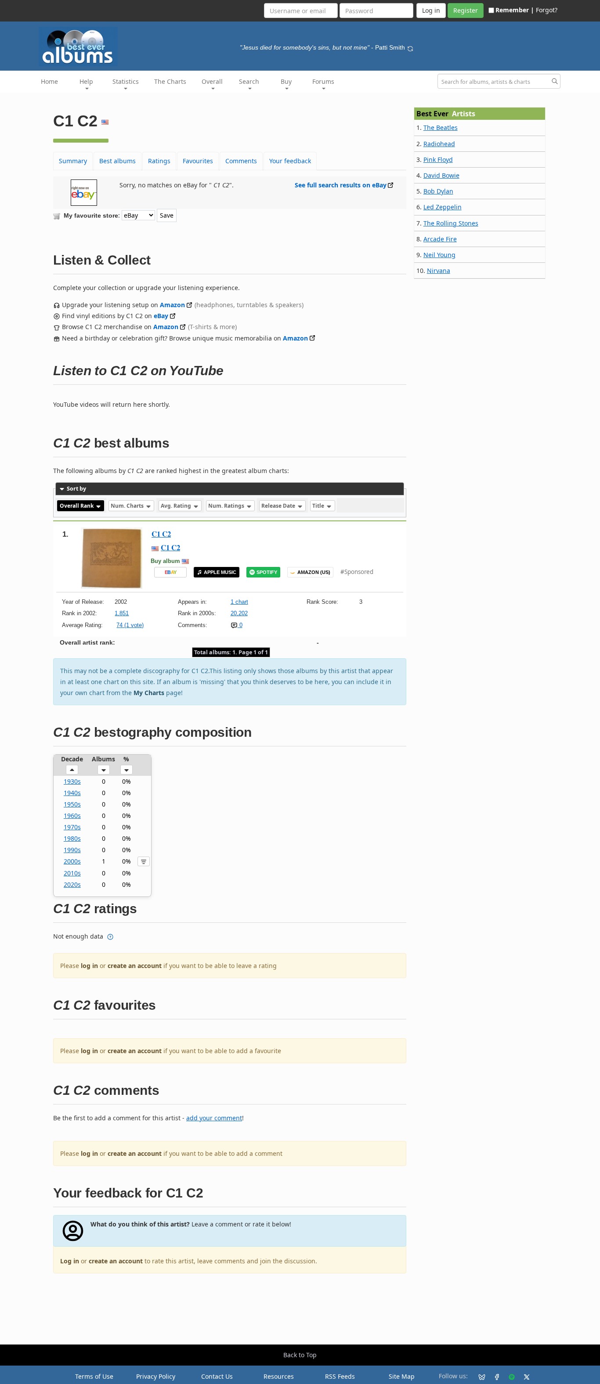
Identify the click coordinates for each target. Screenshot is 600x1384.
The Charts (170, 81)
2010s (72, 873)
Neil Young (439, 255)
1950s (72, 804)
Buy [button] (286, 81)
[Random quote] (410, 47)
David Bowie (441, 175)
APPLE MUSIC (220, 572)
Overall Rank (77, 505)
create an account (135, 965)
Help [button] (86, 81)
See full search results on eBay (341, 185)
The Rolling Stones (450, 223)
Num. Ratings (227, 505)
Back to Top (300, 1355)
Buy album (165, 561)
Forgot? (546, 10)
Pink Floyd (438, 159)
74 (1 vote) (130, 625)
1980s (72, 838)
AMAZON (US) (313, 572)
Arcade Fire (440, 239)
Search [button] (249, 81)
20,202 (239, 613)
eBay (161, 316)
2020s (72, 884)
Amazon (172, 305)
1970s (72, 827)
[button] (72, 769)
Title (318, 505)
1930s (72, 781)
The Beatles (440, 127)
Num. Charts (128, 505)
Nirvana (438, 270)
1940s (72, 793)
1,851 (122, 613)
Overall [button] (212, 81)
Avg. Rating (176, 505)
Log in (69, 1261)
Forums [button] (323, 81)
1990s (72, 850)
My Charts (149, 692)
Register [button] (465, 10)
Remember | (514, 10)
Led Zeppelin (442, 207)
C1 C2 (161, 533)
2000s (72, 861)
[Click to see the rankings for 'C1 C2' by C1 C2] (111, 557)
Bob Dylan (438, 191)
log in (89, 965)
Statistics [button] (125, 81)
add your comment (214, 1118)
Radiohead (439, 144)
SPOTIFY (267, 572)
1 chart (239, 602)
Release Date (278, 505)
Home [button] (49, 81)
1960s (72, 815)
